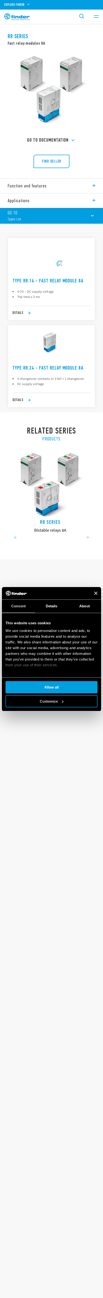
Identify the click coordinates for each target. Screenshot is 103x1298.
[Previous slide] (15, 538)
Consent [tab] (18, 606)
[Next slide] (87, 538)
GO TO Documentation (48, 140)
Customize (49, 701)
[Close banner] (95, 593)
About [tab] (84, 606)
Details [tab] (51, 606)
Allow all (51, 687)
